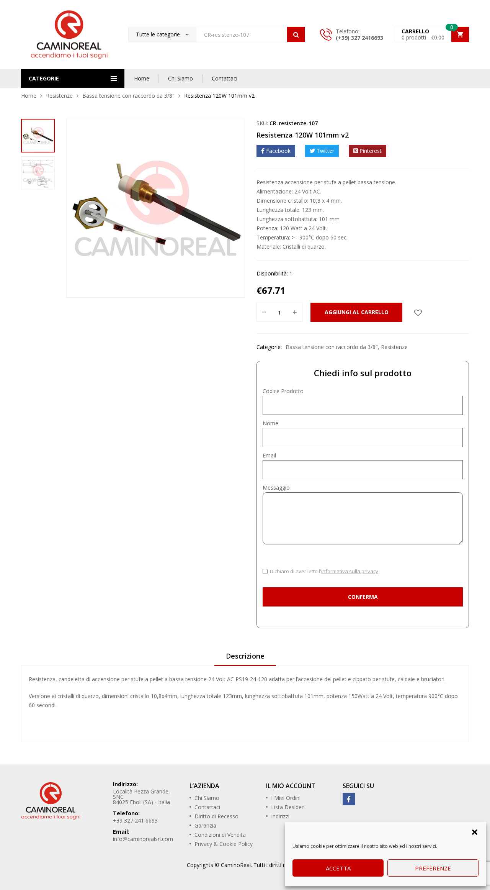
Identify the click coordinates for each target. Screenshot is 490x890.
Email (269, 455)
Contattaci (224, 78)
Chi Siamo (180, 78)
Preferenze (433, 868)
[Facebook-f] (349, 799)
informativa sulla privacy (349, 571)
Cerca (296, 34)
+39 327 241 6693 (135, 820)
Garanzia (205, 825)
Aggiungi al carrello (357, 312)
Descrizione (245, 656)
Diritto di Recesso (216, 816)
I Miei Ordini (286, 797)
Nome (270, 423)
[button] (475, 831)
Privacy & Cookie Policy (223, 843)
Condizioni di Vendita (220, 834)
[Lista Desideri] (418, 312)
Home (141, 78)
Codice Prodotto (283, 391)
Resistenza (42, 679)
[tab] (245, 658)
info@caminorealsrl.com (143, 838)
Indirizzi (280, 816)
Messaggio (276, 487)
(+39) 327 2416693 (359, 37)
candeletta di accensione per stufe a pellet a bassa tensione (133, 679)
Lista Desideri (288, 807)
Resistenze (59, 95)
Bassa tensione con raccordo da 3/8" (128, 95)
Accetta (338, 868)
